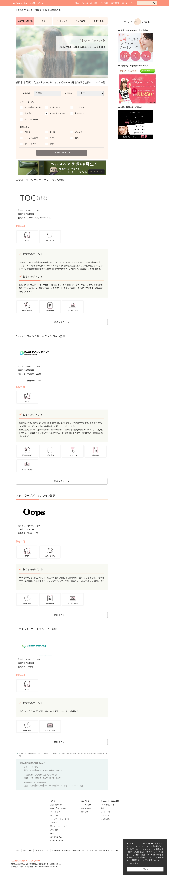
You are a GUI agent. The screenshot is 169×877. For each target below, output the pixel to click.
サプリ (59, 785)
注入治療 (39, 785)
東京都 (51, 770)
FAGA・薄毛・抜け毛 (58, 808)
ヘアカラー (54, 815)
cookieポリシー (78, 850)
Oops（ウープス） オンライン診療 (35, 495)
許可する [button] (145, 869)
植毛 (65, 785)
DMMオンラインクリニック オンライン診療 (40, 336)
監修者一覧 (66, 850)
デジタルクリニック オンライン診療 (36, 629)
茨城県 (25, 770)
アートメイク (61, 20)
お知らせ (124, 3)
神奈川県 (59, 770)
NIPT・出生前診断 (57, 840)
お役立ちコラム (56, 837)
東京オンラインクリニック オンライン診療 (40, 180)
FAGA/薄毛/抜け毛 (25, 20)
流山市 (45, 778)
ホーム (17, 850)
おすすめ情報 (114, 3)
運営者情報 (56, 850)
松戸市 (51, 778)
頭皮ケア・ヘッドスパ (58, 826)
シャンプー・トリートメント (60, 819)
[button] (154, 3)
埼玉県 (45, 770)
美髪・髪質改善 (56, 804)
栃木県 (32, 770)
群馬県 (38, 770)
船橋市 (25, 778)
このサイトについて (42, 850)
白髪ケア (53, 822)
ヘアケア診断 (103, 3)
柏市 (31, 778)
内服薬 (25, 785)
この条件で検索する (61, 152)
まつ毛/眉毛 (98, 20)
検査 (81, 785)
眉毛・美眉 (54, 829)
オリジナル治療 (50, 785)
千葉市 (58, 778)
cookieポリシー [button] (133, 863)
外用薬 (32, 785)
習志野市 (38, 778)
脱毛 (52, 833)
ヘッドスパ (80, 20)
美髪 (43, 20)
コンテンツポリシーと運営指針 (97, 850)
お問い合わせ (27, 850)
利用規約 (114, 850)
